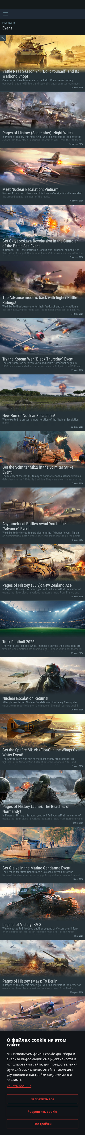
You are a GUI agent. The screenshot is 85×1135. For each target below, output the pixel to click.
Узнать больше (19, 1086)
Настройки (42, 1124)
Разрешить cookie (42, 1112)
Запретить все (42, 1099)
